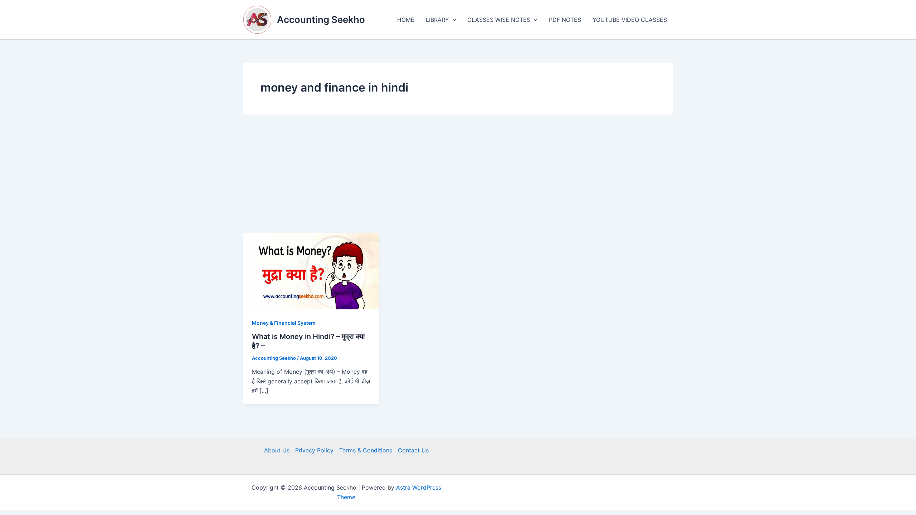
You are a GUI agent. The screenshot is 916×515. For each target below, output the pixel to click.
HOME (405, 19)
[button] (452, 19)
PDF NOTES (565, 19)
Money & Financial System (284, 323)
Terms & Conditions (365, 450)
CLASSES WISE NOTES (498, 19)
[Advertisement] (458, 179)
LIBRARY (437, 19)
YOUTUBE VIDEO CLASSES (630, 19)
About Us (276, 450)
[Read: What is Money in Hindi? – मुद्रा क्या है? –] (311, 270)
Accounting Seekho (321, 19)
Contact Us (413, 450)
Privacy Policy (314, 450)
